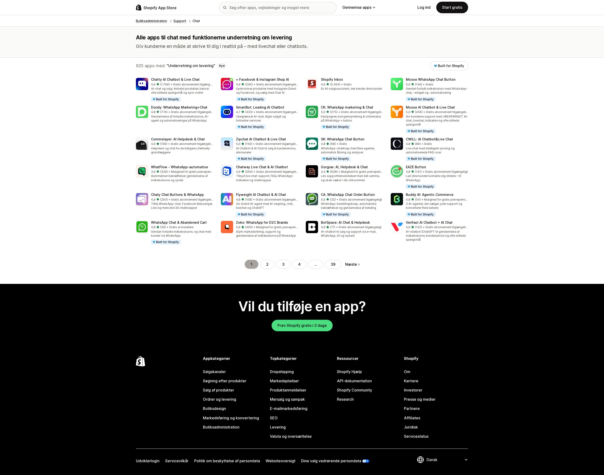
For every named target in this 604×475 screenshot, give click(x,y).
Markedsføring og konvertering (231, 418)
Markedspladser (284, 380)
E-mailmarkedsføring (288, 408)
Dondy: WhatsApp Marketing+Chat (179, 107)
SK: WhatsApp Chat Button (342, 139)
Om (407, 371)
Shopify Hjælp (349, 371)
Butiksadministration (221, 427)
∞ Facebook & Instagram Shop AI (262, 79)
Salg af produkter (218, 390)
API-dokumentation (354, 380)
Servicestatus (416, 436)
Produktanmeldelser (288, 390)
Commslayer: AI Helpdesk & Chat (178, 139)
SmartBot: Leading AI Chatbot (260, 107)
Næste (351, 264)
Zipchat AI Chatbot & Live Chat (261, 139)
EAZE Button (416, 167)
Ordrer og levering (219, 399)
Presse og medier (420, 399)
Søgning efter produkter (224, 380)
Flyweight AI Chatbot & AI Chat (261, 195)
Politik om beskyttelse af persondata (227, 460)
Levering (278, 427)
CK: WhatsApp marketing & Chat (347, 107)
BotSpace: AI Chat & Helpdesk (345, 222)
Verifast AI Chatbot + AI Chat (429, 222)
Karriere (411, 380)
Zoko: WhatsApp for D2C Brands (262, 222)
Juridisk (411, 427)
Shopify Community (354, 390)
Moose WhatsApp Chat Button (430, 79)
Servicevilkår (177, 460)
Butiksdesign (214, 408)
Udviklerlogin (147, 460)
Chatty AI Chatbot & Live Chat (175, 79)
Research (345, 399)
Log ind (424, 7)
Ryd (222, 65)
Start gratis (452, 7)
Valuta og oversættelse (291, 436)
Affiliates (412, 418)
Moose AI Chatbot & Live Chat (430, 107)
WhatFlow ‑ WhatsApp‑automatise (179, 167)
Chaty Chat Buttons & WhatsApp (177, 195)
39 (333, 264)
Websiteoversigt (280, 460)
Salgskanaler (214, 371)
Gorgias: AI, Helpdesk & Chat (344, 167)
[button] (174, 90)
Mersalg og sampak (287, 399)
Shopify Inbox (332, 79)
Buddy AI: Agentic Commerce (429, 195)
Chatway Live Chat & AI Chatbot (262, 167)
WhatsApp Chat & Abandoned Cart (179, 222)
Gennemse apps (356, 7)
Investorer (413, 390)
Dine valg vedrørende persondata (331, 460)
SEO (274, 418)
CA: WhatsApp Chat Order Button (348, 195)
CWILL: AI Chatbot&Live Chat (429, 139)
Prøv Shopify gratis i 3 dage (302, 325)
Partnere (412, 408)
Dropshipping (282, 371)
